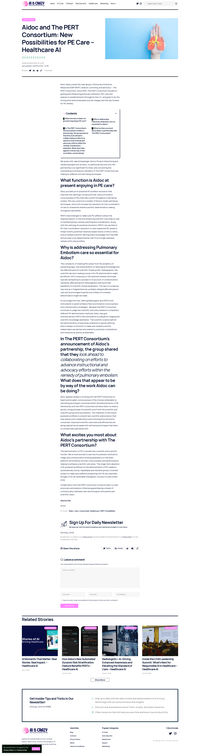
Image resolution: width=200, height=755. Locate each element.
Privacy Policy (9, 750)
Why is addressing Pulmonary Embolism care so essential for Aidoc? (103, 121)
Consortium (84, 511)
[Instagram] (140, 4)
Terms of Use (22, 750)
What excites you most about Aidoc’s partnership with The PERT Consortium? (104, 130)
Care (76, 511)
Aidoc (71, 511)
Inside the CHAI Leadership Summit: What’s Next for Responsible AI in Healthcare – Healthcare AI (159, 664)
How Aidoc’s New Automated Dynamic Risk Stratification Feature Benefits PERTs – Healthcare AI (78, 664)
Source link (65, 500)
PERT (102, 511)
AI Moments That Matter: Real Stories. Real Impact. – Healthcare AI (39, 662)
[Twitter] (137, 4)
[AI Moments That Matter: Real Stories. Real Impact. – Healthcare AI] (40, 641)
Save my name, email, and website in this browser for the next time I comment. (90, 600)
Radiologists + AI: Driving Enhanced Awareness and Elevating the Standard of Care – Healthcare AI (117, 664)
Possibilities (110, 511)
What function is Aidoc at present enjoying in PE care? (74, 119)
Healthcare (29, 20)
